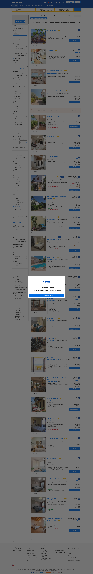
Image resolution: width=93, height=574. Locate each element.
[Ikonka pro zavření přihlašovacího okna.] (63, 278)
